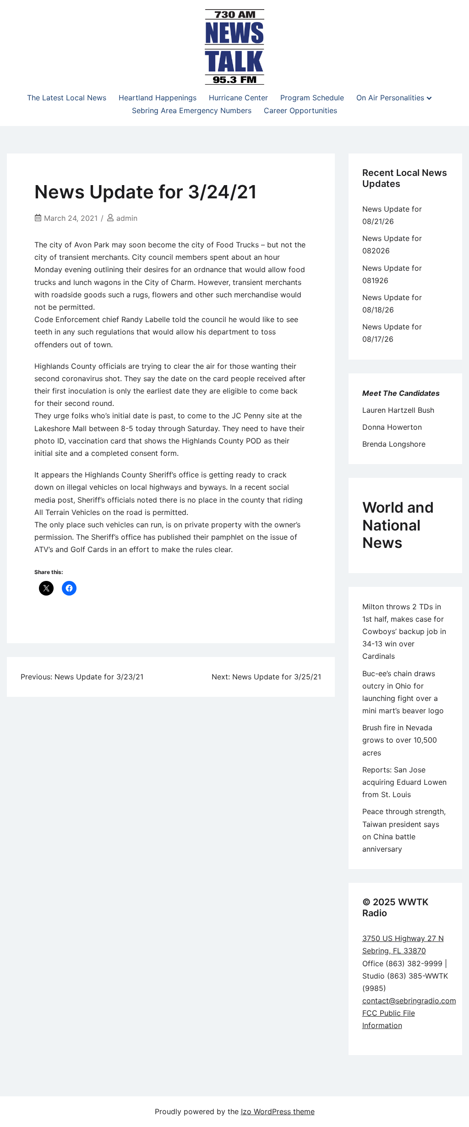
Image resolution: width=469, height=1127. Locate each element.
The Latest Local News (66, 97)
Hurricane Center (238, 97)
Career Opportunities (300, 110)
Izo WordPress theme (278, 1111)
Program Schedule (312, 97)
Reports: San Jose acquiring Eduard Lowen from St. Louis (404, 782)
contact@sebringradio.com (409, 1000)
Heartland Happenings (157, 97)
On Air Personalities (390, 97)
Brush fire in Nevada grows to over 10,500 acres (399, 740)
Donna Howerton (392, 427)
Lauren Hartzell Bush (398, 410)
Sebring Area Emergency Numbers (191, 110)
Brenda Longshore (393, 444)
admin (126, 218)
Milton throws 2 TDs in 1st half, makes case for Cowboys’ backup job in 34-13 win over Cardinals (404, 631)
